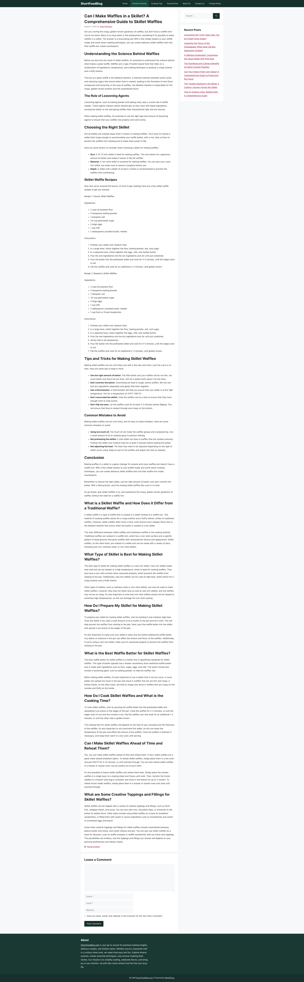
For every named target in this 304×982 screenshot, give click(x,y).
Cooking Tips (156, 3)
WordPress (169, 978)
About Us (186, 3)
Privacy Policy (215, 3)
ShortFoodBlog (91, 3)
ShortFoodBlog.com (90, 945)
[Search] (216, 16)
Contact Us (199, 3)
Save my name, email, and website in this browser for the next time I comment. (125, 916)
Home (125, 3)
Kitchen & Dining (139, 3)
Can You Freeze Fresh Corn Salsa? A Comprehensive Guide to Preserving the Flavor (201, 75)
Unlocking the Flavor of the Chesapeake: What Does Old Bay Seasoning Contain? (200, 47)
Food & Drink (172, 3)
